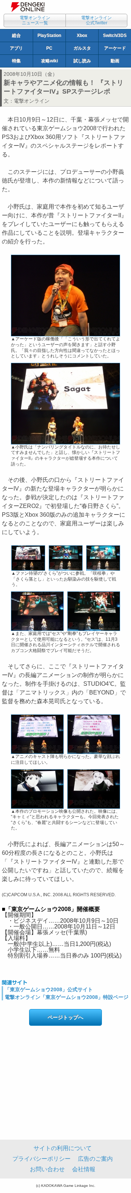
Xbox (82, 35)
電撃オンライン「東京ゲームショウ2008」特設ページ (66, 997)
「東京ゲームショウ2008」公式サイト (49, 989)
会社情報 (83, 1169)
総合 (16, 35)
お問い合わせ (47, 1169)
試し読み (82, 60)
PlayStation (49, 35)
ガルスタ (82, 48)
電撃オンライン (31, 101)
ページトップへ (65, 1017)
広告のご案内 (95, 1159)
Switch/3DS (115, 35)
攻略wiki (49, 60)
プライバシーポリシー (41, 1159)
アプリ (16, 48)
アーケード (115, 48)
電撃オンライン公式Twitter (96, 20)
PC (49, 48)
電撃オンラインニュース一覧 (35, 20)
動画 (115, 60)
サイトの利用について (62, 1148)
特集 (16, 60)
